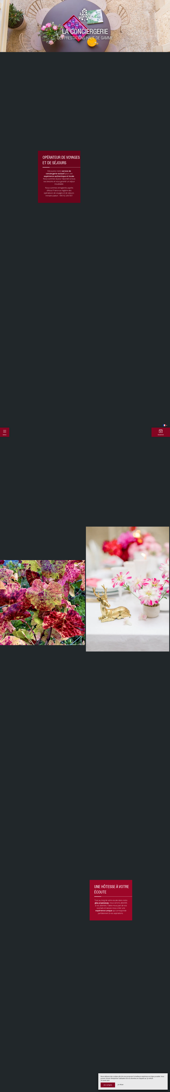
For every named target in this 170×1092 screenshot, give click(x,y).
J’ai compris (108, 1085)
